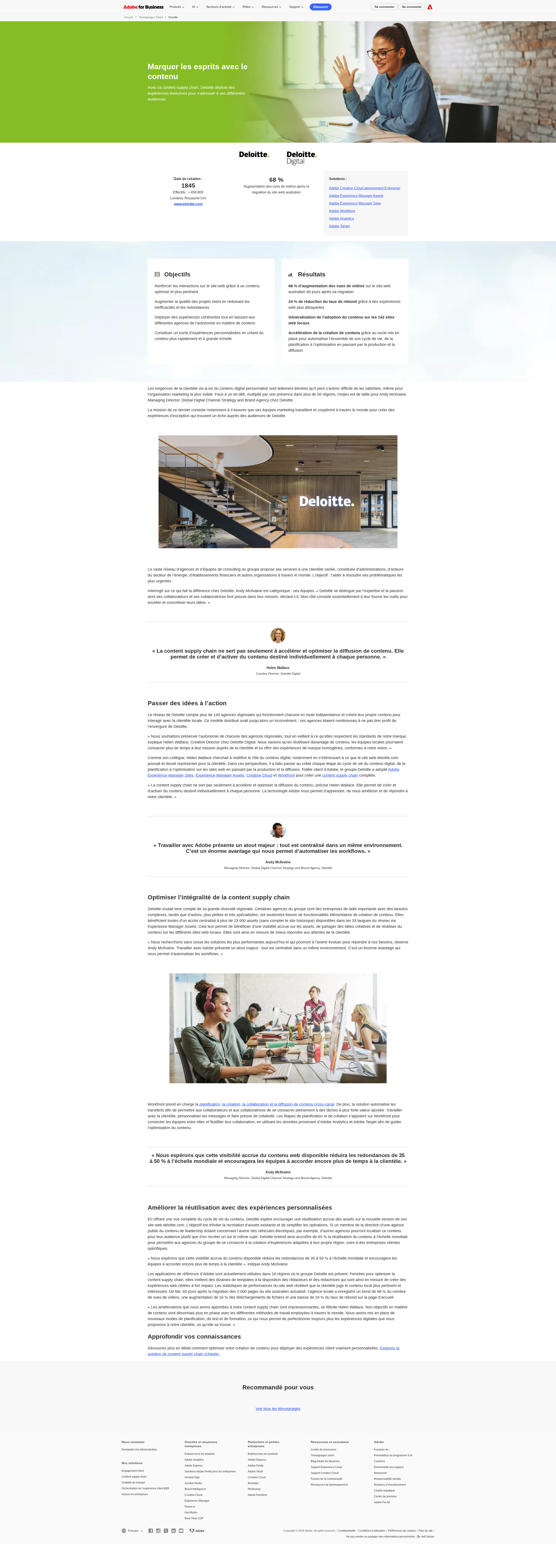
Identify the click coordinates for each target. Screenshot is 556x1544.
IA (193, 6)
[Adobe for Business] (429, 7)
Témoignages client (151, 17)
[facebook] (151, 1531)
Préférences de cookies (402, 1530)
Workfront (286, 775)
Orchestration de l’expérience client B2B (145, 1488)
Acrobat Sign (192, 1477)
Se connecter (384, 6)
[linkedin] (173, 1531)
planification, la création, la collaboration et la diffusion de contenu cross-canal (266, 1104)
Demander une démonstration (139, 1449)
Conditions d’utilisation (371, 1530)
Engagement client (133, 1470)
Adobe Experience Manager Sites (355, 203)
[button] (132, 1531)
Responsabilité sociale (387, 1478)
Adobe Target (339, 226)
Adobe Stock (255, 1471)
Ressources (270, 6)
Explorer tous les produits (200, 1453)
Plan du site (426, 1530)
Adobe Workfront (342, 211)
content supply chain (340, 775)
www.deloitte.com (188, 204)
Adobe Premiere (257, 1494)
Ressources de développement (329, 1484)
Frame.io (190, 1506)
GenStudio (191, 1512)
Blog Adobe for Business (325, 1461)
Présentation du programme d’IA (393, 1455)
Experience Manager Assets (220, 775)
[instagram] (158, 1531)
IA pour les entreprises (135, 1494)
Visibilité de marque (133, 1482)
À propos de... (382, 1449)
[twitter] (166, 1531)
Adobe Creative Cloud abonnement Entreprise (364, 188)
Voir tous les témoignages (278, 1409)
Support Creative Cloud (325, 1473)
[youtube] (181, 1531)
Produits (175, 6)
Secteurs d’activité (218, 6)
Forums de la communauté (326, 1478)
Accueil (128, 17)
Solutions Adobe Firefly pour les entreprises (210, 1471)
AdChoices (427, 1536)
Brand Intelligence (195, 1489)
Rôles (246, 6)
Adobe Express (194, 1465)
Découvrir (320, 7)
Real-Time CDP (194, 1518)
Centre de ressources (323, 1449)
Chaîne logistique (384, 1490)
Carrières (379, 1461)
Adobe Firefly (255, 1465)
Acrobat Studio (193, 1483)
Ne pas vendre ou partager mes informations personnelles (380, 1536)
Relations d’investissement (390, 1484)
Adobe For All (382, 1502)
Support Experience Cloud (326, 1467)
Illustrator (253, 1483)
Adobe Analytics (341, 218)
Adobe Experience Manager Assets (356, 196)
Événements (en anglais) (389, 1467)
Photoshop (254, 1489)
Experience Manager (197, 1500)
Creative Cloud (259, 775)
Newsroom (380, 1473)
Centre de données (385, 1496)
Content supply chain (134, 1476)
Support (294, 6)
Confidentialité (347, 1530)
